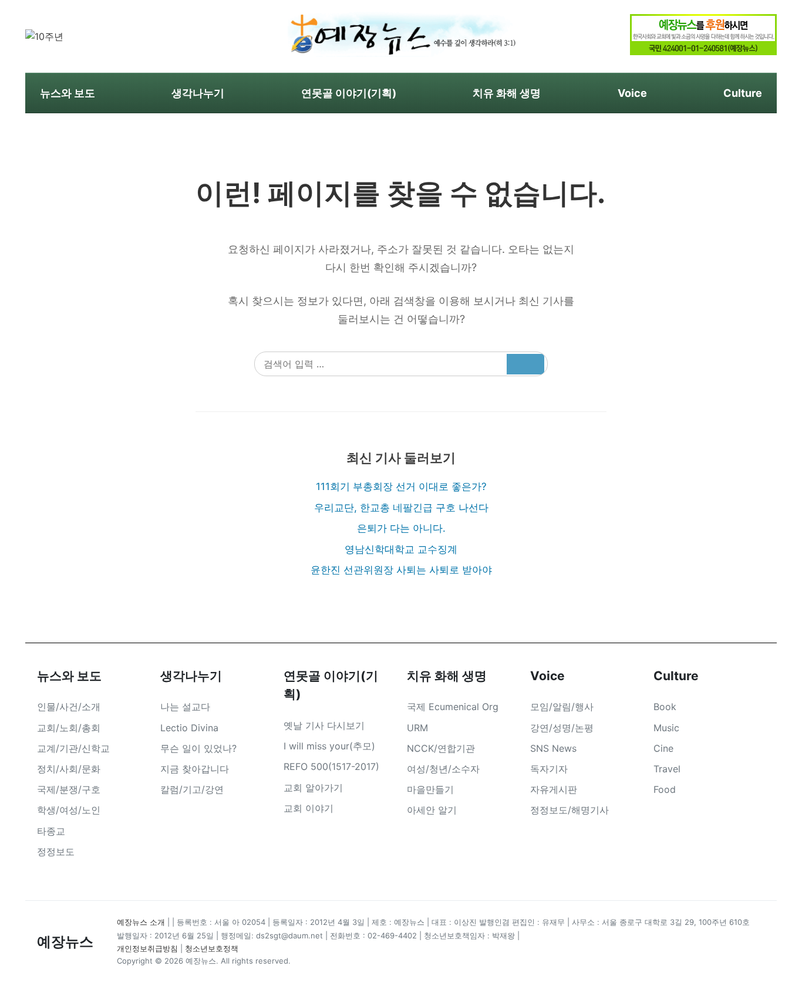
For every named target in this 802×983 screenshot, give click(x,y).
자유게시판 (553, 789)
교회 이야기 (308, 808)
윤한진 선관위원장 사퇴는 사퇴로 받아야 (401, 570)
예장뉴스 (65, 941)
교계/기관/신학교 (73, 748)
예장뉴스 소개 (141, 922)
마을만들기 (430, 789)
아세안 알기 (432, 810)
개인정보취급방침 (147, 948)
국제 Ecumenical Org (452, 706)
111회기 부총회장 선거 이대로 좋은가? (401, 486)
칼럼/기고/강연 (192, 789)
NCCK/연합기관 (441, 748)
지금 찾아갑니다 (194, 769)
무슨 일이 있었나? (198, 748)
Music (666, 728)
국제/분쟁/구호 (68, 789)
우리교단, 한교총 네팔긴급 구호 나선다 (401, 508)
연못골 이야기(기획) (348, 93)
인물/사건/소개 (68, 706)
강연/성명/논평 (562, 728)
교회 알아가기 (313, 787)
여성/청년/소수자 (443, 769)
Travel (666, 769)
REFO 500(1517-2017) (331, 766)
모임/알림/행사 (562, 706)
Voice (632, 93)
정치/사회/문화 (68, 769)
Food (664, 789)
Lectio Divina (189, 728)
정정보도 (56, 851)
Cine (663, 748)
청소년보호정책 (211, 948)
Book (664, 706)
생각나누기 (197, 93)
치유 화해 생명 (507, 93)
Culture (742, 93)
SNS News (553, 748)
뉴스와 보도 (67, 93)
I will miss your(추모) (329, 746)
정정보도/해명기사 (569, 810)
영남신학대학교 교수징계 (401, 549)
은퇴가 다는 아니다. (401, 528)
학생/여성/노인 (68, 810)
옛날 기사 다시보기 (324, 725)
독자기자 (549, 769)
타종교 (51, 831)
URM (417, 728)
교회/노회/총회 (68, 728)
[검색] (525, 364)
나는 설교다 (185, 706)
